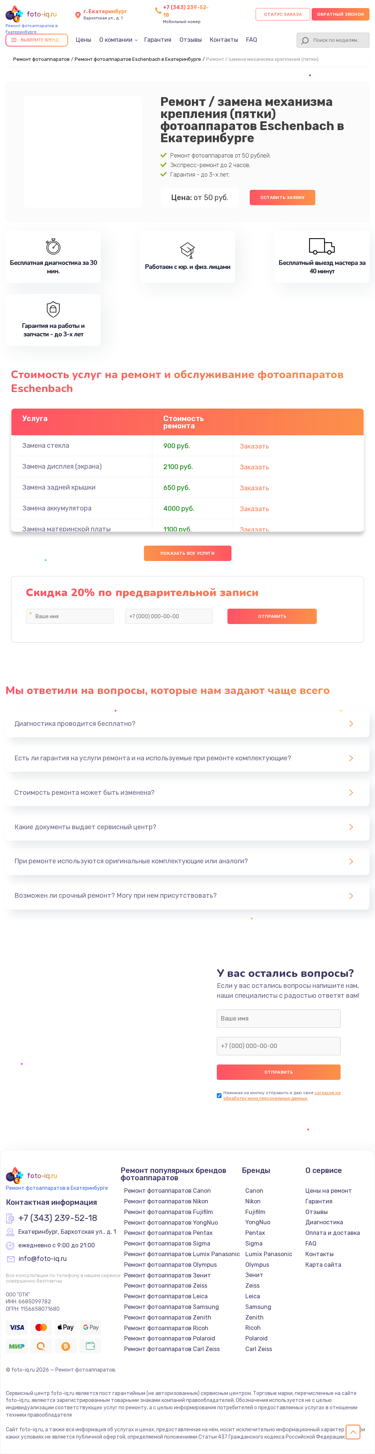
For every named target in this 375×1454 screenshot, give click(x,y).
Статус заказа (283, 14)
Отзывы (190, 39)
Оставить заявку (282, 197)
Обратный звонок (340, 14)
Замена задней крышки (59, 487)
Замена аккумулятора (57, 508)
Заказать (254, 446)
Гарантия (157, 39)
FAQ (251, 39)
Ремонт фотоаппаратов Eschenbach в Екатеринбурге (138, 59)
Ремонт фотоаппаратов (41, 59)
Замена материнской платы (66, 529)
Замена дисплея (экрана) (62, 466)
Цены (83, 39)
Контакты (224, 39)
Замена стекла (45, 446)
